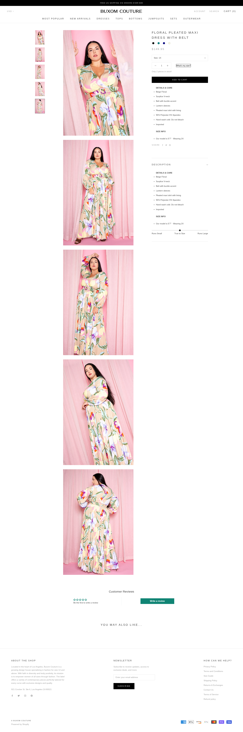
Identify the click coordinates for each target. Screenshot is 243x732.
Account (199, 11)
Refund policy (210, 699)
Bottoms (135, 18)
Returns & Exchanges (213, 685)
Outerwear (192, 18)
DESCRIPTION (161, 165)
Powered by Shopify (20, 724)
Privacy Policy (210, 666)
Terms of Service (211, 694)
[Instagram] (25, 695)
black (153, 43)
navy (164, 43)
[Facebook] (162, 145)
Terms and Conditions (213, 671)
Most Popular (53, 18)
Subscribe (124, 686)
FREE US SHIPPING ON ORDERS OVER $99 (121, 3)
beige (169, 43)
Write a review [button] (157, 601)
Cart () (230, 11)
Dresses (103, 18)
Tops (119, 18)
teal (159, 43)
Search (214, 11)
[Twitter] (166, 145)
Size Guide (208, 676)
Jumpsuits (156, 18)
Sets (173, 18)
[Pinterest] (170, 145)
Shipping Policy (210, 680)
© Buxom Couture (21, 720)
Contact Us (208, 690)
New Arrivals (80, 18)
